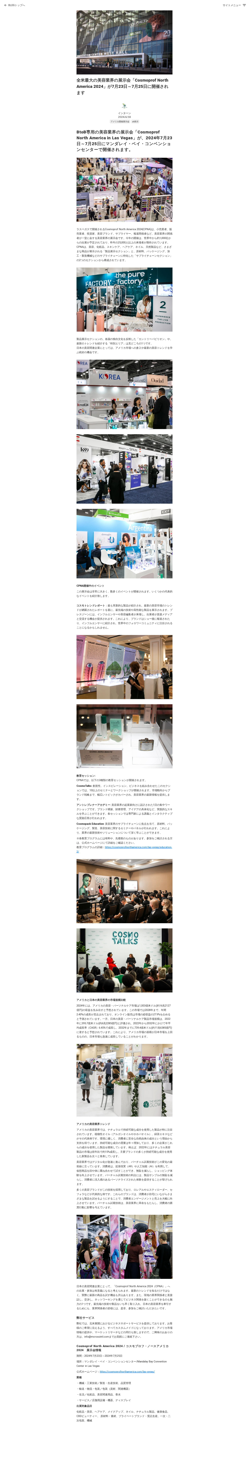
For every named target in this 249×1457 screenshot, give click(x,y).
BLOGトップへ (16, 5)
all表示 (135, 121)
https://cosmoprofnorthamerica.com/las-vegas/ (127, 1371)
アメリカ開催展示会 (120, 121)
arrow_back (5, 5)
